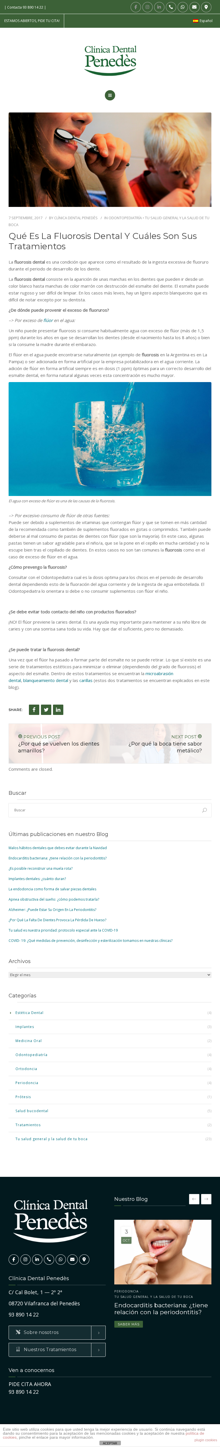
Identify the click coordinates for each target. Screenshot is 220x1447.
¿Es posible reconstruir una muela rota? (40, 868)
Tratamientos (28, 1124)
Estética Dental (29, 1012)
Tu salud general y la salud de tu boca (51, 1138)
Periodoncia (26, 1082)
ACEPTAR (110, 1443)
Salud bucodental (31, 1110)
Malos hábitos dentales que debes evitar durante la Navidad (58, 847)
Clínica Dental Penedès (76, 217)
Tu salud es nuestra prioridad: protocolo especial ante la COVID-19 (63, 930)
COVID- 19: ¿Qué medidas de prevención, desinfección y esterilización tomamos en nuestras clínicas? (90, 940)
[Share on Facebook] (34, 710)
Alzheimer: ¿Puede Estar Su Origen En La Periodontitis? (52, 909)
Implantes (24, 1026)
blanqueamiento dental (45, 680)
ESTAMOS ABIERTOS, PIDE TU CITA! (32, 20)
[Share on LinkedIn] (58, 710)
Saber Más (129, 1319)
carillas (86, 680)
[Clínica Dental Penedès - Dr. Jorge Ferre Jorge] (110, 60)
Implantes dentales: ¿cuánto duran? (37, 878)
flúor (48, 320)
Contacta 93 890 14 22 (25, 7)
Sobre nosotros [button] (40, 1332)
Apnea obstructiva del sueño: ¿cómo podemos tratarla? (54, 899)
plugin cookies (206, 1440)
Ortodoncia (26, 1068)
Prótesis (23, 1096)
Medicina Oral (28, 1040)
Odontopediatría (125, 217)
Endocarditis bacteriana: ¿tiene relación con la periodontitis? (58, 858)
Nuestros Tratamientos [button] (49, 1349)
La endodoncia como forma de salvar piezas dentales (52, 889)
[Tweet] (46, 710)
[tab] (57, 1332)
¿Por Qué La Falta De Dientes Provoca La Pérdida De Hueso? (57, 920)
